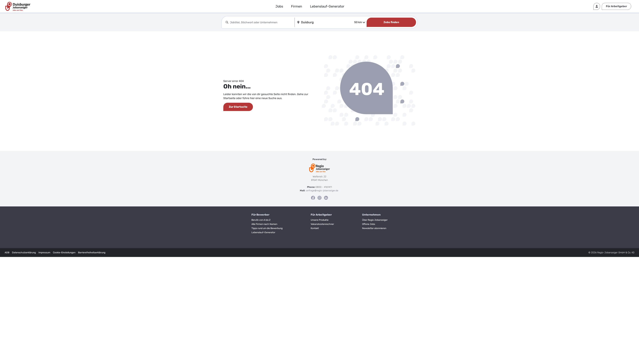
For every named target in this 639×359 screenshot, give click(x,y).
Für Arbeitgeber (616, 6)
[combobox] (261, 22)
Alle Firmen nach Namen (264, 224)
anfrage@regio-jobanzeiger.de (322, 190)
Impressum (44, 252)
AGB (7, 252)
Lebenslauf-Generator (327, 6)
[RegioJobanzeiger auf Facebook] (313, 197)
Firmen (296, 6)
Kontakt (315, 228)
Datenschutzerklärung (24, 252)
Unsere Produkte (319, 220)
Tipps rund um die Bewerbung (267, 228)
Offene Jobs (368, 224)
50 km (358, 22)
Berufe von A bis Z (260, 220)
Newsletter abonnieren (374, 228)
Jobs (279, 6)
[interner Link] (17, 6)
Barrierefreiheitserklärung (91, 252)
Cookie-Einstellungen (64, 252)
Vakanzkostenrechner (322, 224)
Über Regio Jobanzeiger (375, 220)
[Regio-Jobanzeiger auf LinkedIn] (326, 197)
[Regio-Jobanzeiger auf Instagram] (319, 197)
